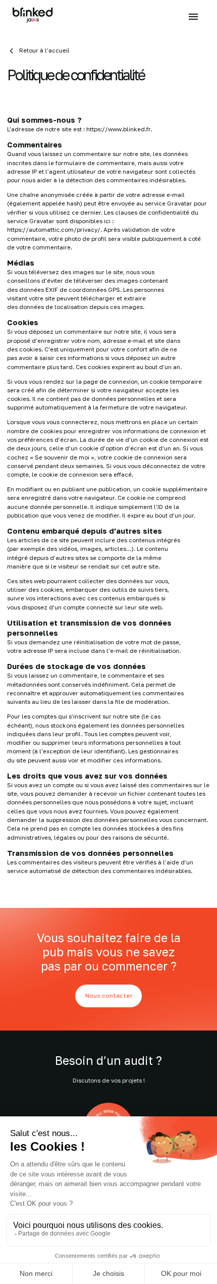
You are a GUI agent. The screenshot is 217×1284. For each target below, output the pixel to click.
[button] (193, 16)
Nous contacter (108, 995)
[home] (33, 16)
